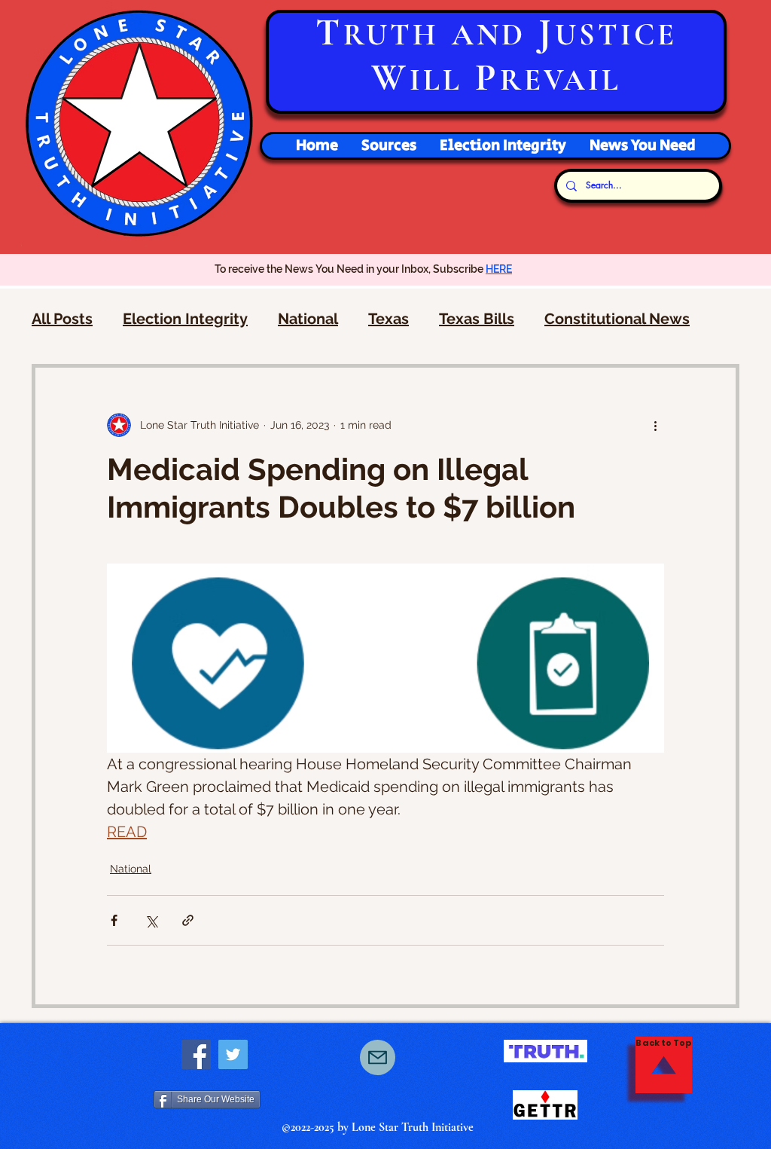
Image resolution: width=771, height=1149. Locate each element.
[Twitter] (233, 1054)
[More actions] (655, 425)
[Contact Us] (377, 1057)
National (308, 319)
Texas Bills (476, 319)
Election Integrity (185, 319)
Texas (388, 319)
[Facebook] (196, 1054)
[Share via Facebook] (114, 920)
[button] (502, 145)
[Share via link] (188, 920)
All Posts (62, 319)
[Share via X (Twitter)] (151, 920)
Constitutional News (617, 319)
